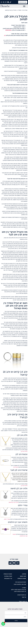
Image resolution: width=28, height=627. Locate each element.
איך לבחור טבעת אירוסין (20, 591)
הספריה (19, 10)
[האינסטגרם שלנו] (6, 2)
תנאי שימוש (23, 576)
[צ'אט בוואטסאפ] (1, 2)
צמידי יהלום (7, 519)
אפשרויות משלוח (8, 574)
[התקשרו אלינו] (10, 2)
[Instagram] (17, 563)
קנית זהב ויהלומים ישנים (20, 584)
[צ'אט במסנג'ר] (8, 2)
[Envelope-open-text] (10, 563)
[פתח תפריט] (24, 6)
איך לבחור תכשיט (21, 594)
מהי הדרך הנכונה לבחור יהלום (18, 589)
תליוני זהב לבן (24, 451)
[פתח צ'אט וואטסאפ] (3, 624)
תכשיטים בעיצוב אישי (20, 582)
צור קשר (24, 597)
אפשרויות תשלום (22, 578)
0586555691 (8, 30)
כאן (5, 35)
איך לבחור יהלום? (23, 601)
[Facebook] (14, 563)
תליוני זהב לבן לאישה (13, 502)
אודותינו (24, 574)
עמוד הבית (24, 10)
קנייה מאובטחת (8, 578)
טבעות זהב (15, 467)
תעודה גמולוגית (8, 576)
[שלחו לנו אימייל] (4, 2)
